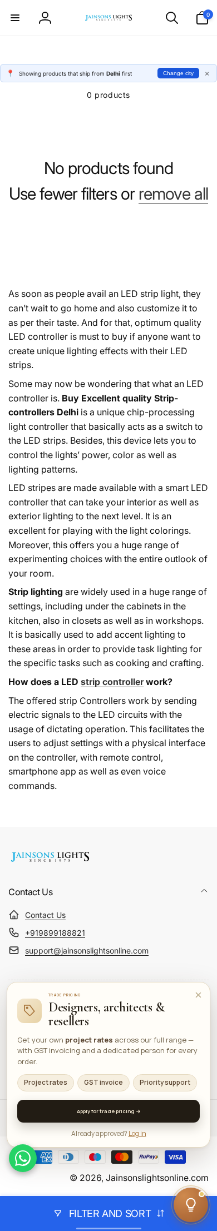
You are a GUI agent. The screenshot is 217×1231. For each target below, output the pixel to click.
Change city (178, 73)
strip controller (112, 681)
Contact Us (45, 915)
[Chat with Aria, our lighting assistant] (191, 1205)
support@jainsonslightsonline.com (87, 950)
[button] (15, 18)
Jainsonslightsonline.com (157, 1178)
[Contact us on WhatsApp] (23, 1158)
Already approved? (108, 1133)
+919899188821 (55, 932)
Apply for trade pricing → (109, 1111)
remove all (173, 193)
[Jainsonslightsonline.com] (50, 861)
